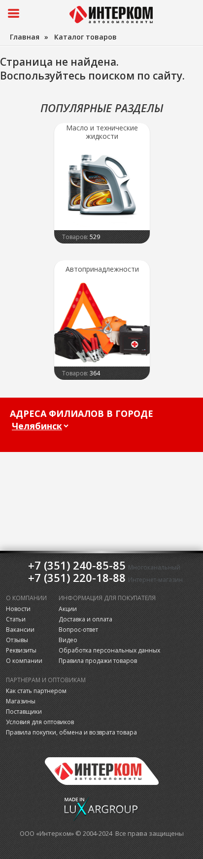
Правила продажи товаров (98, 660)
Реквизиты (21, 650)
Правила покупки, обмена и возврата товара (71, 732)
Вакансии (20, 629)
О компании (24, 660)
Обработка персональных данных (109, 650)
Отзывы (17, 640)
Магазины (20, 701)
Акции (68, 609)
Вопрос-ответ (78, 629)
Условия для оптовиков (40, 722)
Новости (18, 609)
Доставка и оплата (85, 619)
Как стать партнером (36, 691)
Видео (68, 640)
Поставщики (24, 711)
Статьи (16, 619)
